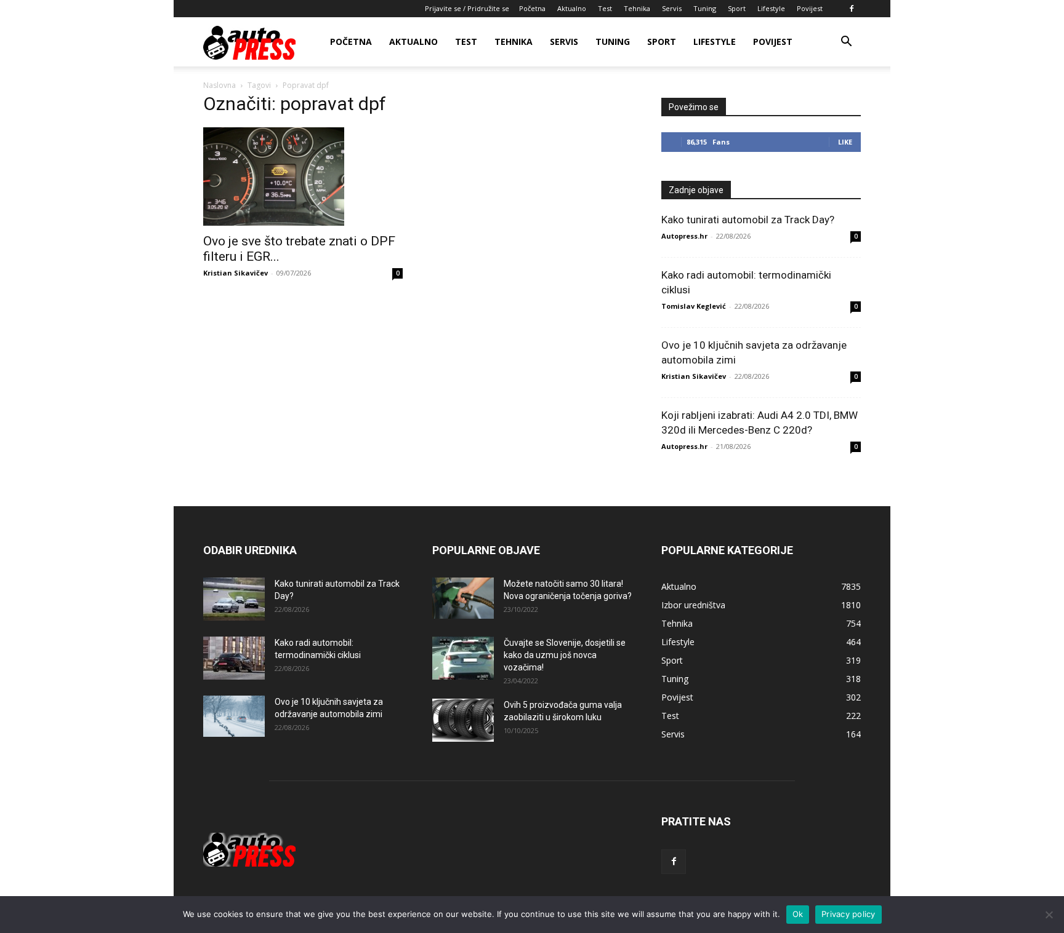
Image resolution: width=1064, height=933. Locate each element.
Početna (532, 8)
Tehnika (637, 8)
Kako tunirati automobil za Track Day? (747, 219)
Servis (672, 8)
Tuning (704, 8)
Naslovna (219, 85)
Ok (798, 914)
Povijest (810, 8)
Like (845, 141)
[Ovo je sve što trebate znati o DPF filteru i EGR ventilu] (303, 176)
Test (605, 8)
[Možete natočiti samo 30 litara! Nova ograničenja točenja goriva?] (463, 598)
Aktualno (571, 8)
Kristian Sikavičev (235, 272)
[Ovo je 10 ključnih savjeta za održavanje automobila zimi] (234, 716)
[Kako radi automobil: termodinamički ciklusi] (234, 658)
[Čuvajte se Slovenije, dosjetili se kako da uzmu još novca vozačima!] (463, 658)
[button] (846, 43)
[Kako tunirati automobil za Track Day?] (234, 599)
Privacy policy (848, 914)
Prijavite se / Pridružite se (467, 8)
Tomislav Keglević (693, 306)
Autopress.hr (684, 235)
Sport (737, 8)
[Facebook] (851, 8)
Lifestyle (771, 8)
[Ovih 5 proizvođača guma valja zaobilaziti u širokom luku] (463, 720)
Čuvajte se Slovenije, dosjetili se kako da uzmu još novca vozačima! (565, 655)
